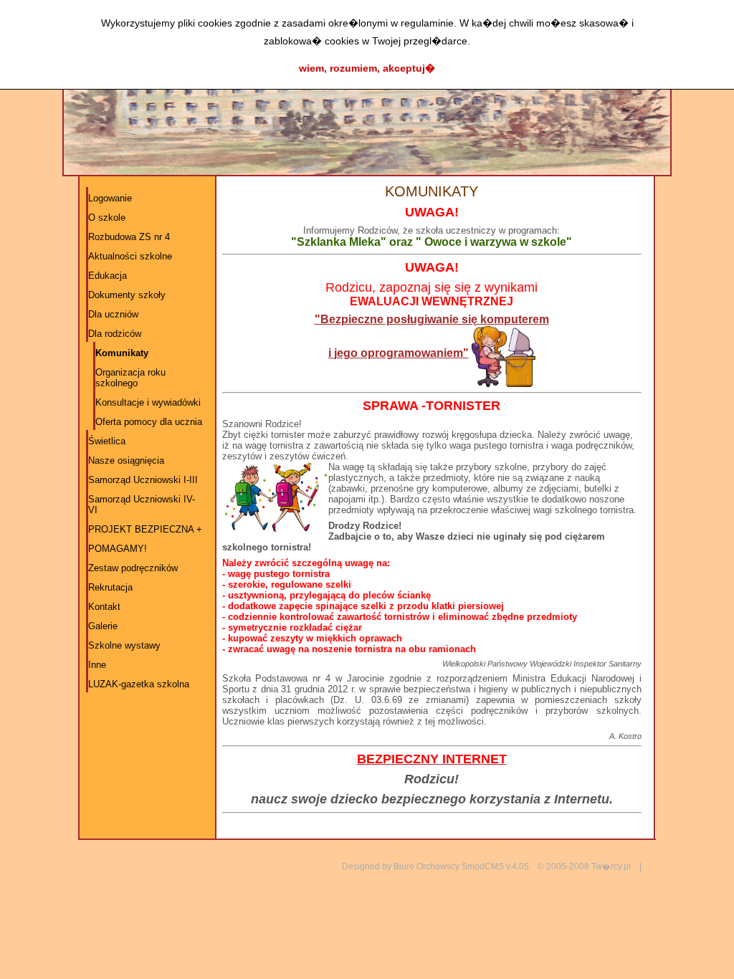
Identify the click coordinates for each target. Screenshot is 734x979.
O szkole (106, 217)
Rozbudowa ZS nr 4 (129, 236)
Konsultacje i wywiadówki (148, 402)
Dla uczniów (113, 314)
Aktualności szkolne (130, 256)
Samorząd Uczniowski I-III (143, 479)
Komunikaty (121, 353)
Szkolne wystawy (124, 645)
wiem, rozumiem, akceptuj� (367, 68)
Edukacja (107, 275)
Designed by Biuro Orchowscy (400, 866)
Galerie (103, 626)
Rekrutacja (110, 587)
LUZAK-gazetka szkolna (138, 684)
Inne (97, 664)
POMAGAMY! (117, 548)
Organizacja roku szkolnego (130, 377)
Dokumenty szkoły (127, 295)
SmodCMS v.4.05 (495, 866)
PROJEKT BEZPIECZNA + (145, 529)
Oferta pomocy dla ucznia (148, 421)
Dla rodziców (114, 333)
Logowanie (110, 198)
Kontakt (104, 606)
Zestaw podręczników (133, 568)
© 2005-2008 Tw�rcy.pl (584, 866)
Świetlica (106, 441)
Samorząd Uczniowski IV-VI (141, 504)
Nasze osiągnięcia (126, 460)
